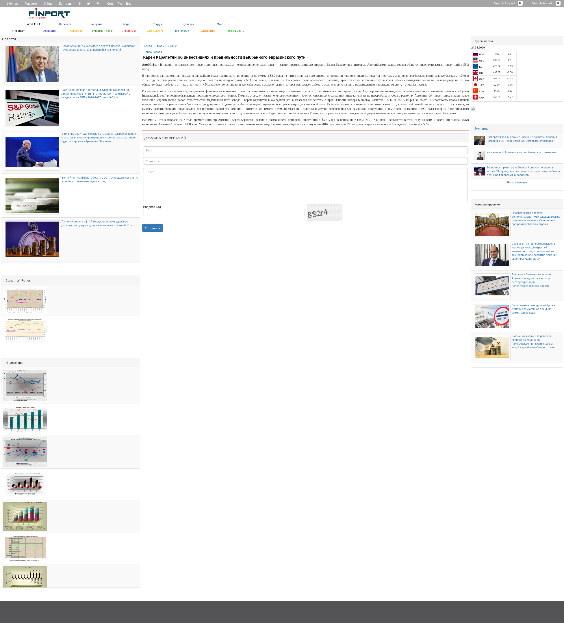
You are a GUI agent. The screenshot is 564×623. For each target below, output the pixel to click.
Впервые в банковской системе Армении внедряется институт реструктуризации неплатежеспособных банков (531, 279)
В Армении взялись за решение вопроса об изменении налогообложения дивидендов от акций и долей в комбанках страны (533, 341)
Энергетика (129, 30)
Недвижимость (234, 30)
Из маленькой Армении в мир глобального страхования (521, 152)
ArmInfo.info (34, 24)
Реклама (31, 3)
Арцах (127, 24)
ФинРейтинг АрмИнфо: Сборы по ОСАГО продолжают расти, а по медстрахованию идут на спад (99, 179)
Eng (129, 3)
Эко (219, 24)
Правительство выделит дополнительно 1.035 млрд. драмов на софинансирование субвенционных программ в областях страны (536, 218)
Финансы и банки (102, 30)
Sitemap (12, 3)
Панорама (95, 24)
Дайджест (76, 30)
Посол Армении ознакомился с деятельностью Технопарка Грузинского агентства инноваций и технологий (98, 47)
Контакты (65, 3)
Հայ (110, 3)
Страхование (155, 30)
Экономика (49, 30)
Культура (188, 24)
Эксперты (481, 128)
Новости (9, 38)
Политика (65, 24)
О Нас (48, 3)
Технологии (182, 30)
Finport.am (18, 30)
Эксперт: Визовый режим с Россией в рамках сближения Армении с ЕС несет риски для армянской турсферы (522, 138)
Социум (157, 24)
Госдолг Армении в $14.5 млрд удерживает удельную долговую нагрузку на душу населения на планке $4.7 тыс (97, 223)
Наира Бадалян (153, 52)
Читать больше (517, 182)
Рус (119, 3)
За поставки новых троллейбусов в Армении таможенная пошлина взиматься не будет (533, 308)
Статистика (208, 30)
